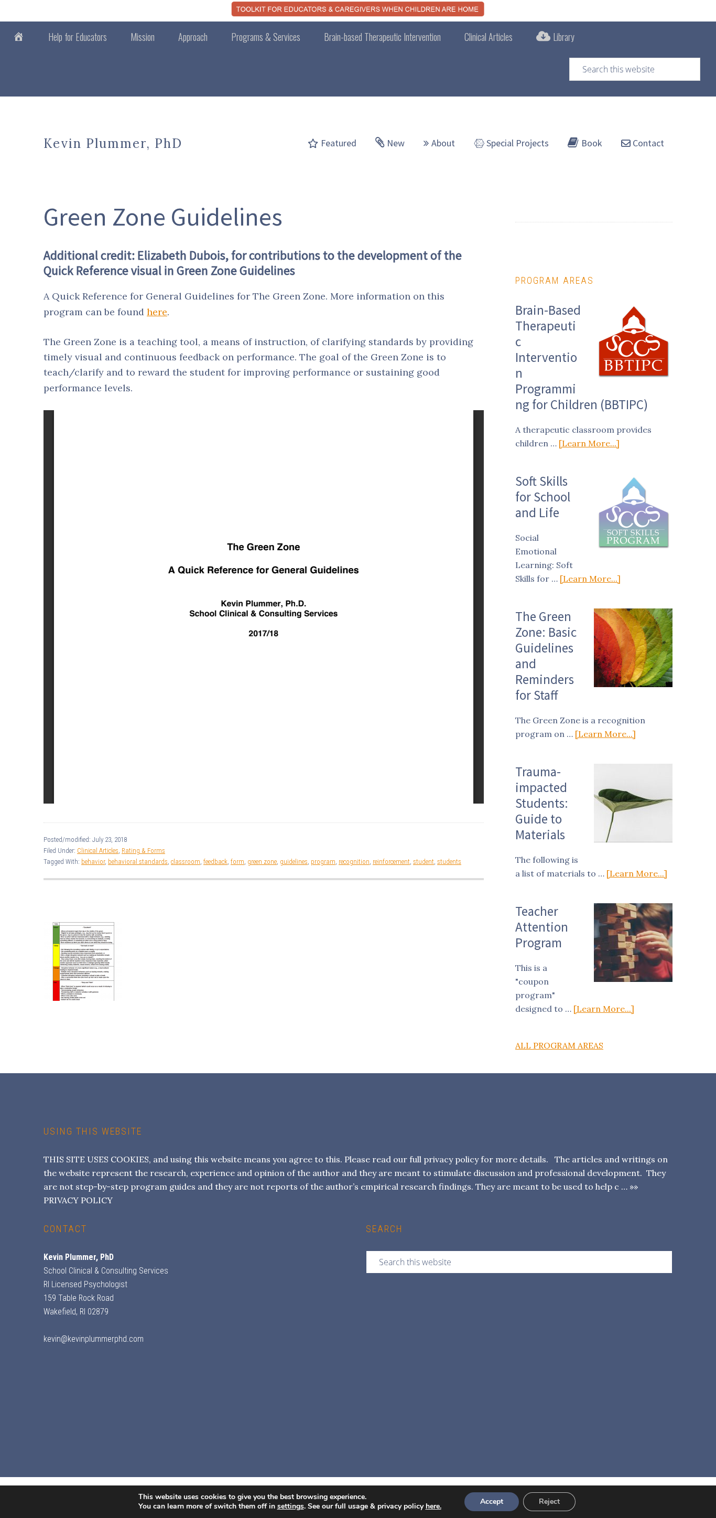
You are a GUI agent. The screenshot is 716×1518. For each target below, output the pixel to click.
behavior (93, 861)
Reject (549, 1501)
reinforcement (391, 861)
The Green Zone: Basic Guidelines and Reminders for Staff (546, 655)
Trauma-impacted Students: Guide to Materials (541, 803)
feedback (215, 861)
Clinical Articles (97, 850)
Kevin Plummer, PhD (113, 143)
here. (433, 1506)
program (323, 861)
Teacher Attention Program (541, 927)
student (423, 861)
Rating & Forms (143, 850)
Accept (491, 1501)
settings (290, 1506)
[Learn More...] (589, 443)
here (157, 312)
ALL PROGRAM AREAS (559, 1045)
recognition (354, 861)
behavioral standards (138, 861)
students (449, 861)
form (237, 861)
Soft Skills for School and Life (542, 497)
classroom (185, 861)
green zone (262, 861)
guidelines (294, 861)
